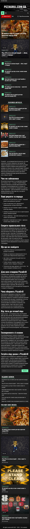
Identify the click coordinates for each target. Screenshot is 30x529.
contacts (25, 527)
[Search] (28, 13)
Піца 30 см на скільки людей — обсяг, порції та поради (16, 64)
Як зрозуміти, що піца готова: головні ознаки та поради (16, 72)
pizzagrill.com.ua (15, 7)
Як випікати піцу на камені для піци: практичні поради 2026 (14, 95)
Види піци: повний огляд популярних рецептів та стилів (15, 401)
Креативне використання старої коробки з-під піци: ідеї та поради (15, 79)
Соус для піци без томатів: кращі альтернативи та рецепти (17, 154)
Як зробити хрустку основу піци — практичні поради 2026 (16, 87)
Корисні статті (8, 61)
